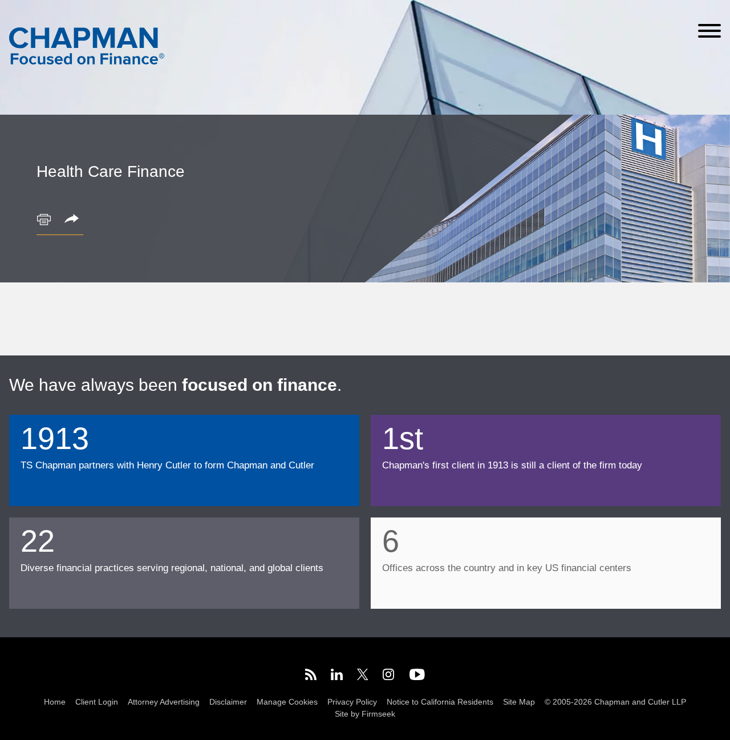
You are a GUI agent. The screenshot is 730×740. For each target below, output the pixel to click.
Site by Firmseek (365, 714)
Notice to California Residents (440, 702)
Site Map (519, 702)
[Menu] (709, 31)
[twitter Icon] (363, 676)
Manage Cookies (287, 702)
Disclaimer (228, 702)
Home (55, 702)
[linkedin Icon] (336, 676)
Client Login (96, 702)
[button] (73, 219)
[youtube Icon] (417, 676)
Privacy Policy (352, 702)
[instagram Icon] (389, 676)
